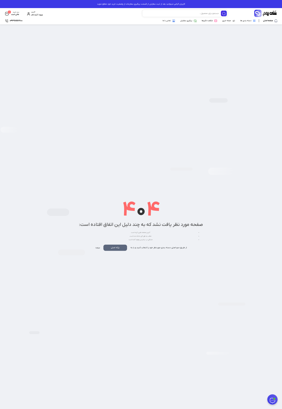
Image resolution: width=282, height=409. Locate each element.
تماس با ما (167, 20)
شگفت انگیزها (207, 20)
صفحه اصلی (268, 20)
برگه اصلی (115, 247)
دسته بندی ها (245, 20)
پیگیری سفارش (186, 20)
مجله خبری (226, 20)
